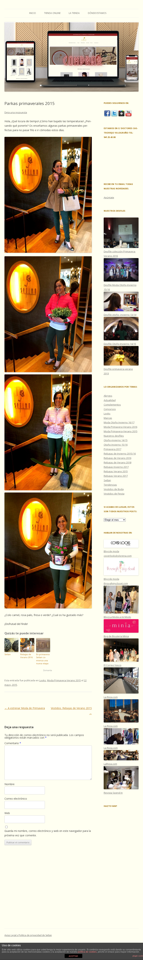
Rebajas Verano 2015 (116, 471)
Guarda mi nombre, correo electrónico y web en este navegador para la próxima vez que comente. (47, 833)
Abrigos (108, 395)
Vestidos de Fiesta (114, 493)
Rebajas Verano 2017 (116, 475)
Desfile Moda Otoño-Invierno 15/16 (120, 287)
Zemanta (47, 670)
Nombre (9, 784)
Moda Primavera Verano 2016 (120, 427)
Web (7, 813)
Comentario (12, 743)
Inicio (32, 13)
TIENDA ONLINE (52, 13)
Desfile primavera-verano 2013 (118, 371)
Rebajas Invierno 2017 (116, 467)
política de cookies (87, 952)
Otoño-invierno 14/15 (116, 440)
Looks (42, 680)
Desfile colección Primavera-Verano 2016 (120, 254)
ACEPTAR (73, 956)
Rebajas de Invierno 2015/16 (120, 453)
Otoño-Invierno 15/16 (116, 444)
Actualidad (110, 400)
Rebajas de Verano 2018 (117, 462)
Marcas (108, 418)
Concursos (110, 409)
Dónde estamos (97, 13)
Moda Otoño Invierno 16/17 (119, 422)
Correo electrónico (15, 798)
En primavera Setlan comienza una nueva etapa (43, 659)
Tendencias (110, 484)
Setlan (7, 654)
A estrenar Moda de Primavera (24, 708)
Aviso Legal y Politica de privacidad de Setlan (28, 935)
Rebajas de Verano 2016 (26, 656)
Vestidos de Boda (114, 489)
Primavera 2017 (112, 449)
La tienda (74, 13)
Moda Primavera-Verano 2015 (64, 680)
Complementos (112, 404)
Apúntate (109, 197)
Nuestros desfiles (114, 435)
